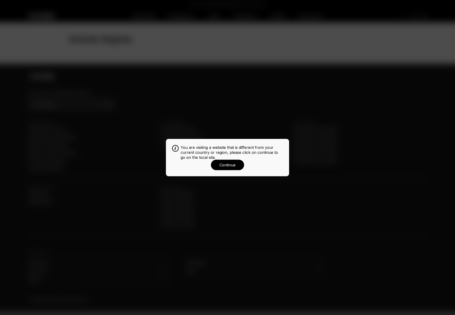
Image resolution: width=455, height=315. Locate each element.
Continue (227, 165)
